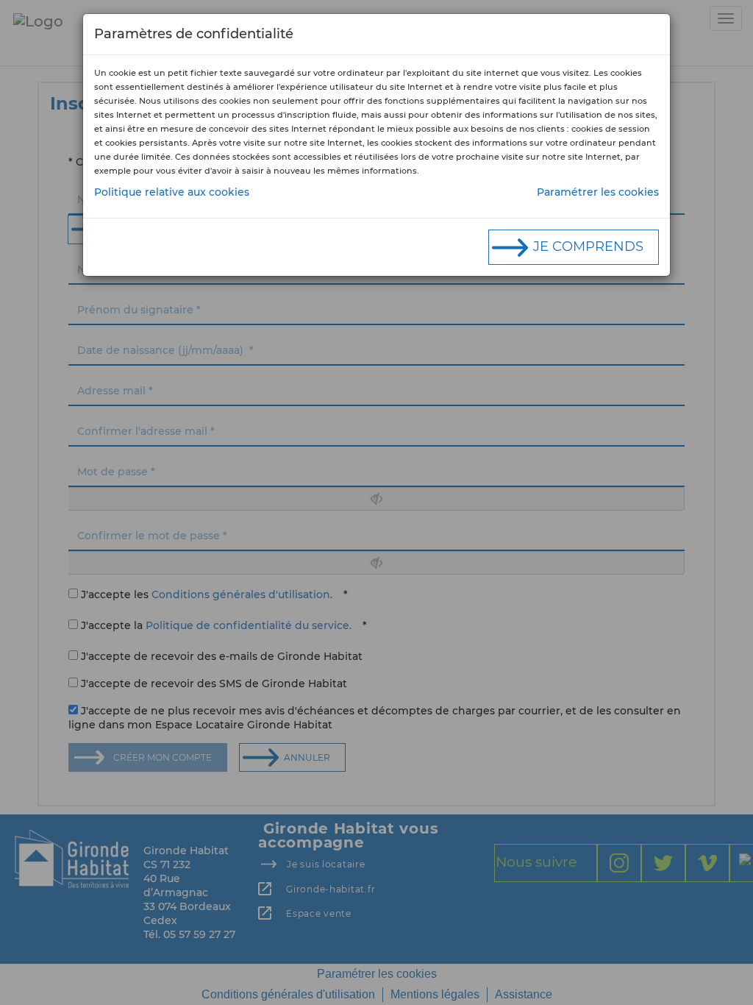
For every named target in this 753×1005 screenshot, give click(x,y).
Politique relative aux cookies (171, 192)
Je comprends (588, 246)
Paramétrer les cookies (598, 192)
